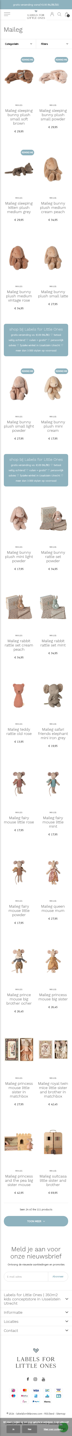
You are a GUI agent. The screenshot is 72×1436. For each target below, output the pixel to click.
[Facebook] (28, 1379)
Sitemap (60, 1413)
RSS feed (49, 1413)
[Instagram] (35, 1379)
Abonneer (58, 1276)
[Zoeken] (59, 14)
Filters (44, 43)
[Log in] (52, 14)
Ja (13, 1429)
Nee (29, 1429)
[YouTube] (43, 1379)
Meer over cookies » (53, 1429)
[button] (7, 14)
